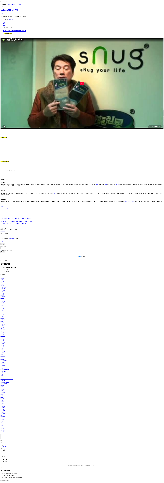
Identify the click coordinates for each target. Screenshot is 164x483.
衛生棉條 (6, 223)
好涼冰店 (3, 288)
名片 (4, 25)
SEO (1, 387)
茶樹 (2, 421)
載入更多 (2, 244)
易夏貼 (27, 221)
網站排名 (3, 386)
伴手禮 (26, 218)
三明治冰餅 (3, 287)
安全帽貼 (3, 290)
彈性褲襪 (3, 392)
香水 (2, 422)
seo (21, 223)
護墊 (14, 223)
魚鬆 (2, 218)
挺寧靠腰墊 (3, 371)
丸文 (29, 218)
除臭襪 (20, 221)
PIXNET (72, 465)
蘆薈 (2, 418)
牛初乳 (2, 354)
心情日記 (11, 19)
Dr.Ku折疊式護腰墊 (5, 369)
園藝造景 (3, 363)
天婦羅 (15, 218)
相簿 (4, 22)
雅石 (2, 366)
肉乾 (2, 311)
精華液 (2, 419)
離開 (7, 480)
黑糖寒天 (3, 380)
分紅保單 (3, 362)
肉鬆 (2, 305)
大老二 (2, 395)
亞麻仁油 (3, 351)
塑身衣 (2, 427)
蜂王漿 (2, 352)
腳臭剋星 (13, 221)
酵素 (2, 357)
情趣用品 (3, 401)
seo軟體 (2, 385)
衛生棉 (2, 223)
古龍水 (2, 424)
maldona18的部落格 (9, 10)
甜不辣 (19, 218)
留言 (13, 238)
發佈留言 (2, 251)
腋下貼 (2, 293)
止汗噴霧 (3, 296)
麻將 (2, 394)
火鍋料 (12, 218)
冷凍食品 (3, 319)
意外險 (2, 359)
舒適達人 (10, 223)
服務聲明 (94, 465)
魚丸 (9, 218)
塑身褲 (2, 428)
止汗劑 (2, 295)
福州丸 (2, 318)
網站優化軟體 (4, 383)
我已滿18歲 (3, 480)
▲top (2, 241)
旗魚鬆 (5, 218)
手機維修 (3, 407)
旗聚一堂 (3, 301)
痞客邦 (10, 238)
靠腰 (2, 372)
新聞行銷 (24, 223)
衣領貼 (2, 278)
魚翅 (2, 321)
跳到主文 (3, 13)
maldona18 (3, 231)
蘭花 (2, 368)
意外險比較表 (4, 360)
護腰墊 (2, 376)
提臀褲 (2, 431)
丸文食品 (8, 221)
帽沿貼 (2, 279)
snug (31, 221)
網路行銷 (18, 223)
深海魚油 (3, 356)
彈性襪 (24, 221)
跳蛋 (2, 404)
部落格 (4, 23)
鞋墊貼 (2, 298)
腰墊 (2, 374)
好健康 (2, 348)
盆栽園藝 (3, 365)
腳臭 (17, 221)
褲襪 (2, 390)
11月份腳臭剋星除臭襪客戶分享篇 (14, 31)
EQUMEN (3, 430)
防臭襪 (2, 285)
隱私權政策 (89, 465)
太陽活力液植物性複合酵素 (7, 379)
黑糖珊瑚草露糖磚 (5, 382)
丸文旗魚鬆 (3, 221)
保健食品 (3, 349)
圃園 (2, 425)
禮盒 (23, 218)
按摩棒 (2, 403)
